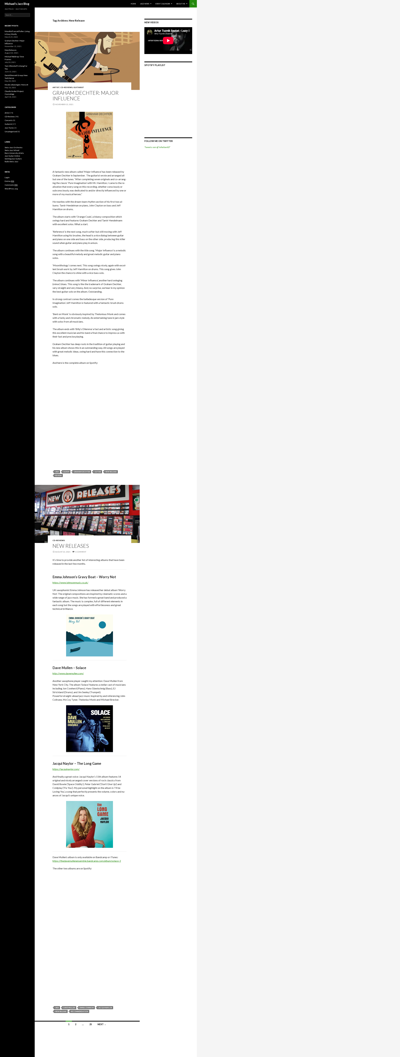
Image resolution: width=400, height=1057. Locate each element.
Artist (56, 87)
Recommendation (79, 1011)
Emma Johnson (87, 1008)
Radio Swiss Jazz (11, 161)
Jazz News (144, 4)
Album (66, 472)
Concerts (8, 120)
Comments (11, 185)
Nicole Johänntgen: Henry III (16, 85)
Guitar (97, 472)
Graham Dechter (82, 472)
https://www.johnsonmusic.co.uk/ (70, 582)
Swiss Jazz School (12, 150)
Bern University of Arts (14, 153)
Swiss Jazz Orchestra (13, 147)
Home (133, 4)
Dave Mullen (69, 1008)
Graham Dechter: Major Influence (85, 95)
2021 (57, 472)
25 (90, 1024)
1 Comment (80, 552)
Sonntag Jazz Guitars (13, 159)
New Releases (70, 546)
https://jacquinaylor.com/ (66, 769)
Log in (7, 177)
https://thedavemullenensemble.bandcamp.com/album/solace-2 (86, 860)
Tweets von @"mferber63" (157, 147)
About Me (180, 4)
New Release (111, 472)
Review (58, 475)
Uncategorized (11, 131)
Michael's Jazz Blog (17, 3)
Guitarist (78, 87)
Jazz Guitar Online (12, 156)
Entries (9, 181)
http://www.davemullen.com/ (68, 673)
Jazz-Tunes (9, 128)
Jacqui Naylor (105, 1008)
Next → (102, 1024)
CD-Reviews (66, 87)
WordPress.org (11, 188)
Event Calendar (162, 4)
